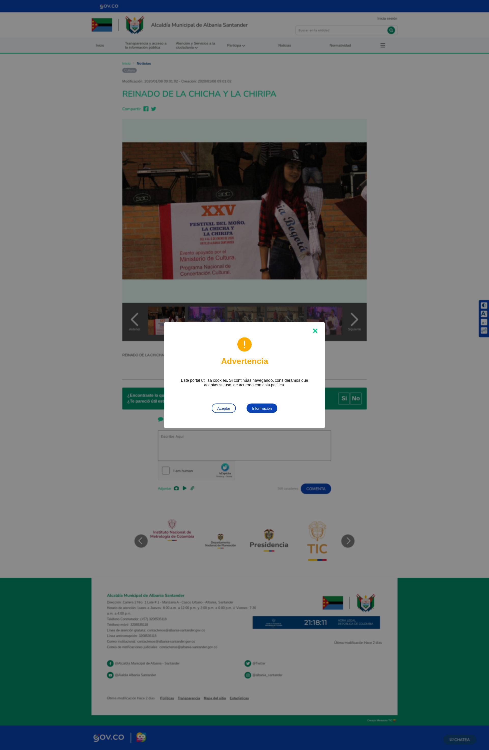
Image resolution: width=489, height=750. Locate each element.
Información (262, 408)
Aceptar (223, 408)
